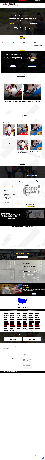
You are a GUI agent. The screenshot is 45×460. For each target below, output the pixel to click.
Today (6, 122)
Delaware (32, 79)
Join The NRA (36, 0)
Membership (24, 352)
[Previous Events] (3, 122)
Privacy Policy (24, 372)
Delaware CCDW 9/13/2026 (35, 151)
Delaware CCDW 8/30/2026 (35, 136)
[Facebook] (13, 358)
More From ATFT (16, 5)
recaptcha (27, 372)
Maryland (13, 79)
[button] (44, 45)
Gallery (24, 353)
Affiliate (24, 355)
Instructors (24, 354)
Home (23, 347)
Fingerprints (24, 348)
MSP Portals (39, 0)
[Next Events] (4, 122)
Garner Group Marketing (9, 372)
